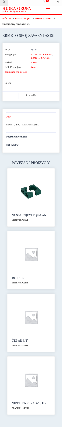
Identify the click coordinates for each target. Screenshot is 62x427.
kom (33, 67)
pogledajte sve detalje (16, 71)
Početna (6, 18)
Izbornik (55, 9)
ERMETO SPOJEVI (23, 18)
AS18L (34, 62)
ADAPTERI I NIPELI (43, 18)
